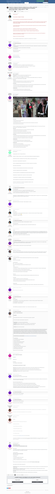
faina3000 (9, 150)
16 (19, 11)
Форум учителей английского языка (14, 1)
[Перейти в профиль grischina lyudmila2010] (9, 66)
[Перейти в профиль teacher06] (9, 45)
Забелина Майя (10, 72)
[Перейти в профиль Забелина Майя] (9, 75)
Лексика (14, 359)
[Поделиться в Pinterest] (10, 488)
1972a (10, 287)
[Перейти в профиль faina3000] (9, 152)
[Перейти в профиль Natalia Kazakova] (9, 251)
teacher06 (9, 41)
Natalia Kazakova (9, 249)
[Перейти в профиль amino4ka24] (9, 297)
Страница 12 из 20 (26, 11)
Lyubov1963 (10, 374)
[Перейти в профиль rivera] (9, 57)
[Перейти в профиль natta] (9, 446)
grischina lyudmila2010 (10, 63)
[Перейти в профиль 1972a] (9, 289)
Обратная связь (27, 491)
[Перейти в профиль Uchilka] (9, 313)
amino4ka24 (10, 295)
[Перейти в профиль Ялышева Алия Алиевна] (9, 410)
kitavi (10, 13)
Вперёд (22, 11)
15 (18, 11)
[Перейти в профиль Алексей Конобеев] (7, 7)
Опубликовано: (16, 13)
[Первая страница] (7, 11)
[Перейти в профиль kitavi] (9, 16)
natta (10, 442)
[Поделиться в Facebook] (8, 488)
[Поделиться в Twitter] (7, 488)
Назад (8, 11)
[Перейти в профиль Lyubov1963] (9, 376)
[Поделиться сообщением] (47, 13)
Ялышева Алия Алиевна (10, 406)
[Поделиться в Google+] (9, 488)
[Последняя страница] (23, 11)
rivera (10, 54)
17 (20, 11)
